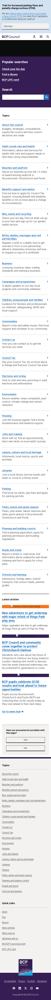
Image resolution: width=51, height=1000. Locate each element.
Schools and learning (14, 574)
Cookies (31, 981)
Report (5, 922)
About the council (12, 124)
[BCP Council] (11, 36)
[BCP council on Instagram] (31, 988)
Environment (9, 394)
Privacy (21, 981)
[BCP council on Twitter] (25, 988)
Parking (6, 488)
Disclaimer (42, 981)
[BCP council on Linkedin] (19, 988)
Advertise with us (10, 938)
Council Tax (8, 357)
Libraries (7, 470)
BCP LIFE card (10, 79)
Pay (4, 917)
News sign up (8, 933)
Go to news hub (11, 711)
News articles (8, 928)
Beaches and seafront (14, 167)
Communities (9, 321)
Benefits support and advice (18, 189)
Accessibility (10, 981)
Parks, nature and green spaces (20, 507)
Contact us (8, 339)
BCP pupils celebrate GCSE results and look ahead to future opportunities (24, 685)
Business (7, 263)
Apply (4, 912)
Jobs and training (12, 434)
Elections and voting (14, 376)
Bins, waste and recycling (16, 214)
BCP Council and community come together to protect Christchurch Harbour (21, 646)
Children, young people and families (22, 299)
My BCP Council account (13, 944)
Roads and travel (11, 550)
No (25, 748)
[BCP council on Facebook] (14, 988)
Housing (6, 415)
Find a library (10, 74)
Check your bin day (13, 69)
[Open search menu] (47, 36)
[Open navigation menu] (41, 36)
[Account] (34, 36)
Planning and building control (19, 528)
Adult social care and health (18, 146)
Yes (26, 739)
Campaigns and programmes (18, 281)
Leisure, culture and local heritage (21, 452)
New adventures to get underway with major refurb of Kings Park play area (24, 616)
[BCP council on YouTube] (37, 988)
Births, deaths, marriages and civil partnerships (21, 237)
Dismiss (8, 26)
